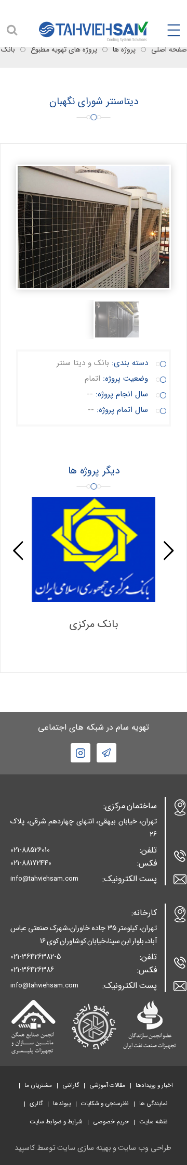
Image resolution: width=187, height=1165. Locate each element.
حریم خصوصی (111, 1121)
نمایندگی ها (153, 1103)
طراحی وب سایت (144, 1148)
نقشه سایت (153, 1121)
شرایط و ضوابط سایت (56, 1121)
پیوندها (62, 1103)
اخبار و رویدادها (154, 1085)
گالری (36, 1103)
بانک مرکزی (93, 624)
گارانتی (70, 1085)
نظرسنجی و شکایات (105, 1103)
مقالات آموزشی (107, 1085)
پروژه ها (124, 49)
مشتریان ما (38, 1085)
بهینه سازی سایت (84, 1148)
